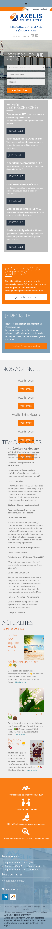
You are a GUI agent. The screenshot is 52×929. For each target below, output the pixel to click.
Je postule (16, 130)
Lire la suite (20, 682)
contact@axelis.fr (15, 880)
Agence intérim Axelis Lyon (19, 862)
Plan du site (26, 907)
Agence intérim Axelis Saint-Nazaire (23, 866)
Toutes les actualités (13, 628)
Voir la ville (26, 389)
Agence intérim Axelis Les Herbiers (23, 869)
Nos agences (10, 856)
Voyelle (37, 912)
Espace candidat (40, 9)
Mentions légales (12, 907)
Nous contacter (22, 36)
